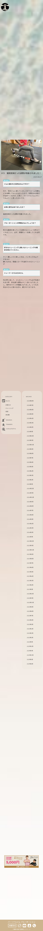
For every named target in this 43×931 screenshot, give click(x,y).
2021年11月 (30, 650)
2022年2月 (30, 637)
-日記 (6, 411)
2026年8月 (30, 401)
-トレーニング (9, 408)
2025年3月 (30, 475)
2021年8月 (30, 664)
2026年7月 (30, 405)
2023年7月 (30, 563)
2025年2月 (30, 480)
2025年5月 (30, 466)
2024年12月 (30, 488)
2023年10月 (30, 550)
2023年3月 (30, 580)
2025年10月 (30, 444)
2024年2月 (30, 532)
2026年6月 (30, 409)
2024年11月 (30, 493)
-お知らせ (8, 405)
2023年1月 (30, 589)
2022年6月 (30, 620)
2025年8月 (30, 453)
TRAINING (11, 7)
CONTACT (9, 14)
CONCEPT (11, 4)
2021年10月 (30, 655)
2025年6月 (30, 462)
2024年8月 (30, 506)
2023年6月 (30, 567)
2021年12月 (30, 646)
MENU (9, 9)
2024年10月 (30, 497)
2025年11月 (30, 440)
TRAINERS (9, 424)
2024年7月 (30, 510)
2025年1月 (30, 484)
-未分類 (7, 415)
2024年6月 (30, 515)
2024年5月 (30, 519)
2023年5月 (30, 572)
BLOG (9, 11)
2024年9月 (30, 501)
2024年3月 (30, 528)
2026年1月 (30, 431)
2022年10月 (30, 602)
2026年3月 (30, 423)
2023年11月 (30, 545)
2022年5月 (30, 624)
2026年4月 (30, 418)
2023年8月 (30, 558)
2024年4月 (30, 523)
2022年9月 (30, 607)
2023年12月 (30, 541)
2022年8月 (30, 611)
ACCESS (7, 16)
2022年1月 (30, 642)
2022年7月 (30, 615)
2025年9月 (30, 449)
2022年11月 (30, 598)
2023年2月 (30, 585)
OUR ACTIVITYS (11, 429)
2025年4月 (30, 471)
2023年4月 (30, 576)
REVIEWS (9, 420)
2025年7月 (30, 458)
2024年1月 (30, 537)
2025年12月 (30, 436)
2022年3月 (30, 633)
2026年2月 (30, 427)
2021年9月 (30, 659)
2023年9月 (30, 554)
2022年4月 (30, 629)
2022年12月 (30, 594)
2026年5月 (30, 414)
